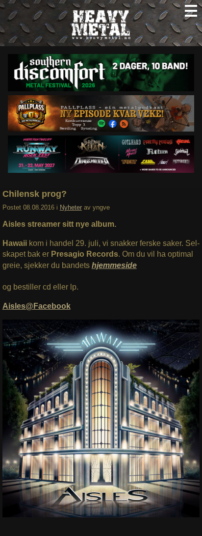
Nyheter (71, 207)
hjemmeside (114, 265)
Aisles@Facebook (36, 306)
